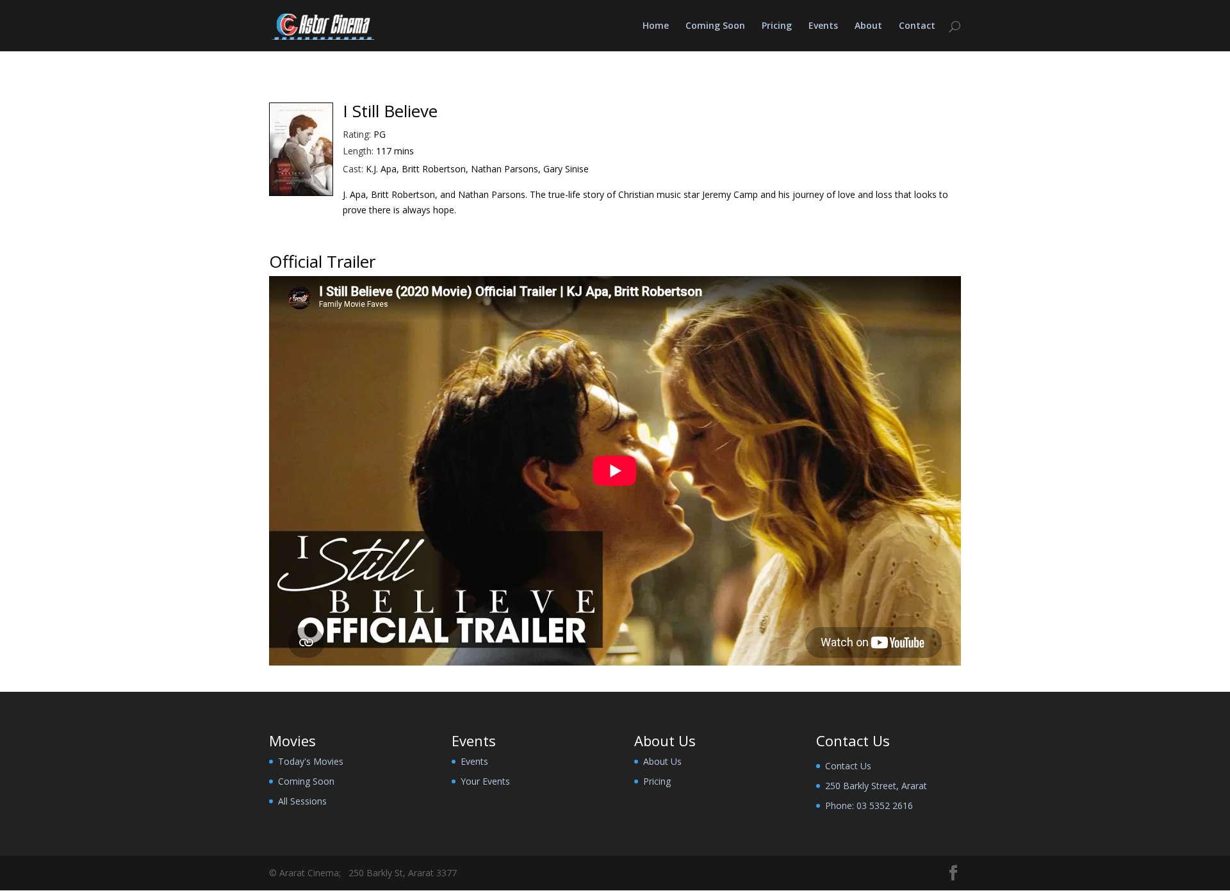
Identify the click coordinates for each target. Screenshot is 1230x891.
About (868, 26)
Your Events (485, 781)
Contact (917, 26)
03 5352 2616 (885, 805)
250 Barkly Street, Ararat (876, 786)
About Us (662, 761)
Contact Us (848, 766)
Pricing (777, 26)
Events (823, 26)
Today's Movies (310, 761)
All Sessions (302, 801)
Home (656, 26)
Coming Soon (715, 26)
